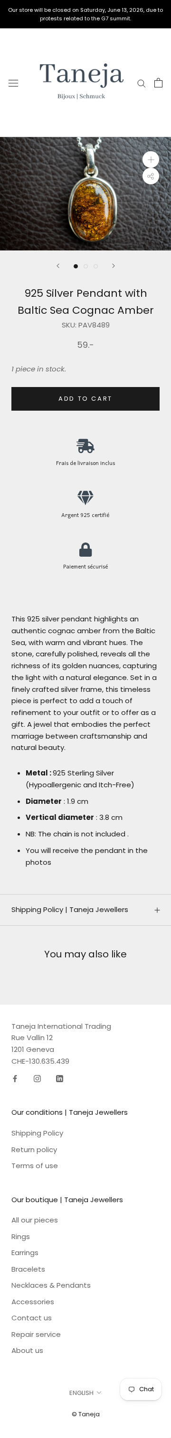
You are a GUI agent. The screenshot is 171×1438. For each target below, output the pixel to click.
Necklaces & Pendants (51, 1285)
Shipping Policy (37, 1133)
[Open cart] (158, 82)
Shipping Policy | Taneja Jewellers (69, 909)
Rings (20, 1236)
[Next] (113, 266)
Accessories (32, 1302)
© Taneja (86, 1414)
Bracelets (28, 1269)
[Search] (141, 83)
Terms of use (34, 1166)
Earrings (24, 1252)
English (81, 1392)
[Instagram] (37, 1079)
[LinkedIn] (59, 1079)
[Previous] (58, 266)
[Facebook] (15, 1079)
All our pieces (34, 1220)
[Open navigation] (13, 82)
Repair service (36, 1334)
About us (27, 1350)
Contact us (31, 1318)
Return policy (34, 1149)
